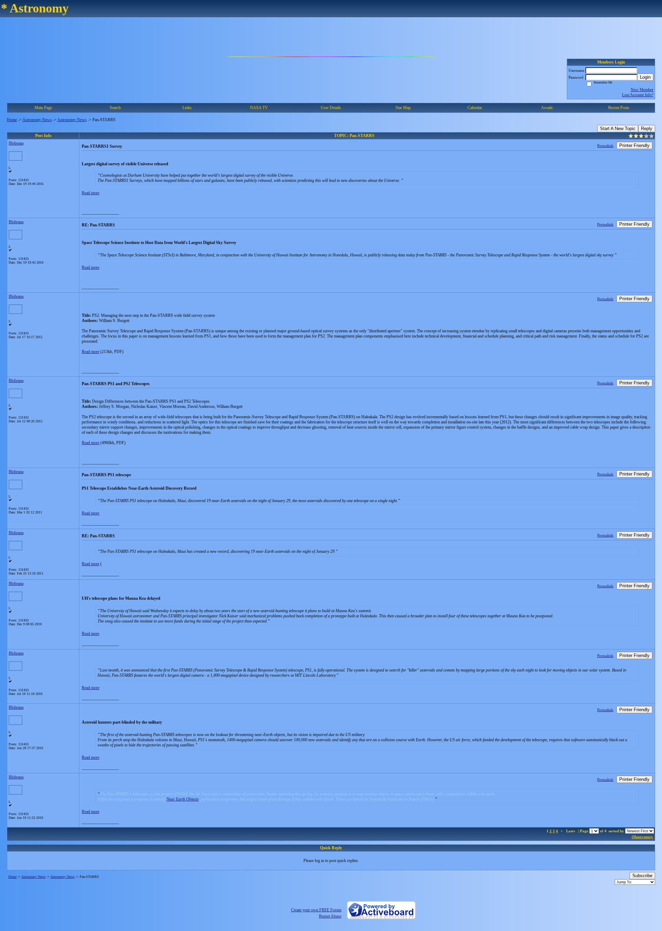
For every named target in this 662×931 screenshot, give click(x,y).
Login (645, 77)
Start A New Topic (617, 128)
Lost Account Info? (637, 94)
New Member (642, 89)
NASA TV (259, 107)
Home (12, 119)
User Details (331, 107)
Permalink (605, 146)
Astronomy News (37, 119)
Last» (571, 831)
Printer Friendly (634, 145)
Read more (90, 192)
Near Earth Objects (183, 799)
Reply (646, 128)
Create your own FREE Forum (316, 910)
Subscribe (642, 875)
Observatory (642, 837)
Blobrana (16, 143)
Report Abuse (330, 916)
